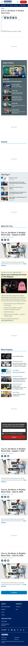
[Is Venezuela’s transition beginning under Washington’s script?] (4, 193)
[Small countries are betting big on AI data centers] (4, 198)
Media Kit (3, 609)
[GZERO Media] (10, 2)
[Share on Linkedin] (10, 18)
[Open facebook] (18, 630)
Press (17, 609)
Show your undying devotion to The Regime (13, 275)
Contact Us (18, 606)
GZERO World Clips (17, 97)
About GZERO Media (18, 356)
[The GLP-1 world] (4, 178)
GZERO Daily (4, 16)
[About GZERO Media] (6, 356)
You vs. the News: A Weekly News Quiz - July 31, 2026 (13, 490)
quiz (5, 31)
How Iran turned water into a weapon (16, 188)
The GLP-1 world (13, 177)
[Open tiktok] (24, 630)
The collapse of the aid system (12, 81)
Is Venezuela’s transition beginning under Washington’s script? (17, 192)
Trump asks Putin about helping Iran (19, 395)
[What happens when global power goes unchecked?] (7, 98)
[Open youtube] (12, 630)
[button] (23, 2)
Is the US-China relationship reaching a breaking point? (17, 93)
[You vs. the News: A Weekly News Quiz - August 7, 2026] (14, 466)
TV (7, 5)
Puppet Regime (16, 84)
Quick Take (14, 90)
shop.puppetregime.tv (7, 320)
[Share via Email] (16, 18)
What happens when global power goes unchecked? (17, 99)
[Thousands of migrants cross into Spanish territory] (7, 111)
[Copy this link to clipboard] (13, 18)
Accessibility (16, 637)
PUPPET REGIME (22, 5)
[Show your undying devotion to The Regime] (14, 285)
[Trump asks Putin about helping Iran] (6, 394)
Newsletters (3, 5)
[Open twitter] (9, 630)
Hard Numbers (16, 370)
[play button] (14, 71)
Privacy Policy (13, 433)
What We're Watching (17, 361)
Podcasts (16, 5)
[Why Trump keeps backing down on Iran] (7, 105)
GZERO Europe (15, 110)
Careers (3, 614)
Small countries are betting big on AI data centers (18, 198)
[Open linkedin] (15, 630)
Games (2, 8)
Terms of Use (20, 433)
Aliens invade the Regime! (17, 86)
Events (2, 612)
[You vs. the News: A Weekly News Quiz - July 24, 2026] (14, 571)
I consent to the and (13, 433)
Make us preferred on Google (14, 31)
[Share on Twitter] (8, 18)
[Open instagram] (21, 630)
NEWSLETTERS (6, 618)
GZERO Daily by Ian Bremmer (5, 625)
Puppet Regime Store (17, 272)
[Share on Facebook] (5, 18)
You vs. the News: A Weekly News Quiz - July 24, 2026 (13, 554)
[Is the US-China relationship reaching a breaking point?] (7, 92)
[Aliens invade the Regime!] (7, 85)
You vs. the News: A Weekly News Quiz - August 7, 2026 (13, 450)
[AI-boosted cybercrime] (6, 371)
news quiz (3, 31)
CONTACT (19, 604)
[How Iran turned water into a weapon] (4, 188)
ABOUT (3, 604)
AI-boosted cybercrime (19, 372)
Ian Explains (6, 79)
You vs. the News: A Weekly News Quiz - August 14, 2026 (13, 233)
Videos (11, 5)
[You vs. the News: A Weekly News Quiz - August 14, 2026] (14, 250)
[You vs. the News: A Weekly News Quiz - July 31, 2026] (14, 507)
